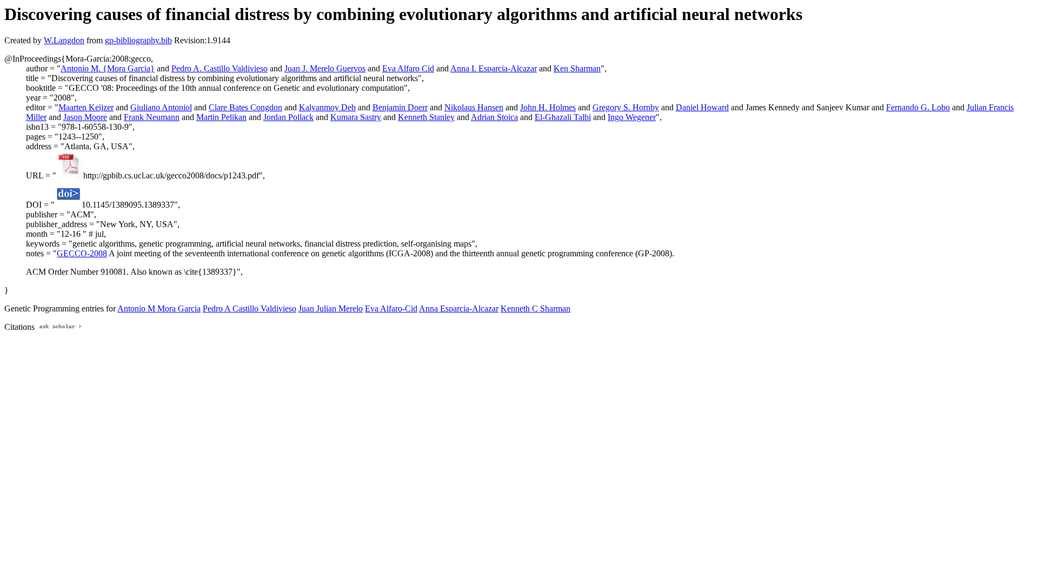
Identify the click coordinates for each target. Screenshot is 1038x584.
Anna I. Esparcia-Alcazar (493, 68)
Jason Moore (85, 117)
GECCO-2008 (82, 253)
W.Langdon (64, 40)
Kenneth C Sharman (535, 308)
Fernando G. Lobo (918, 107)
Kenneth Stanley (426, 117)
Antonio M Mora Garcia (159, 308)
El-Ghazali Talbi (563, 117)
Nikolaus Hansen (473, 107)
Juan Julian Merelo (330, 308)
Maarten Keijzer (86, 107)
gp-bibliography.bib (138, 40)
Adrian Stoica (494, 117)
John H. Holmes (548, 107)
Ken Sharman (577, 68)
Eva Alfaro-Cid (391, 308)
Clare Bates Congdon (245, 107)
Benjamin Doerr (400, 107)
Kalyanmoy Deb (327, 107)
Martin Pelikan (221, 117)
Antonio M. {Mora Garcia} (108, 68)
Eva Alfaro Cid (408, 68)
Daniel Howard (702, 107)
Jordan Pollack (288, 117)
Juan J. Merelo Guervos (324, 68)
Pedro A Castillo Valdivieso (249, 308)
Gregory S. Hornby (626, 107)
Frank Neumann (151, 117)
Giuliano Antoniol (161, 107)
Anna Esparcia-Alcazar (458, 308)
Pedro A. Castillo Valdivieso (219, 68)
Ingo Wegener (632, 117)
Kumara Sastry (355, 117)
